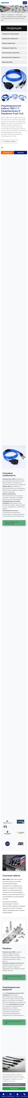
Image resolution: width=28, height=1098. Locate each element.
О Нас (17, 1095)
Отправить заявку (9, 141)
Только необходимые (14, 1084)
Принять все (14, 1088)
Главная (3, 14)
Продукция (10, 14)
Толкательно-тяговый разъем (10, 34)
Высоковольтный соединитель (11, 57)
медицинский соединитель (10, 38)
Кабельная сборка (7, 62)
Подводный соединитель (9, 48)
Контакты (24, 1095)
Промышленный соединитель (11, 52)
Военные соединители (8, 43)
